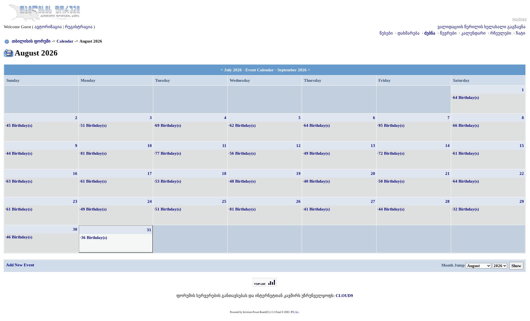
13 (373, 145)
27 (373, 201)
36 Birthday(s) (94, 237)
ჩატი (520, 33)
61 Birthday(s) (466, 153)
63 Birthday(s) (19, 181)
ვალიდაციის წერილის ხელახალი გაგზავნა (482, 27)
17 (149, 173)
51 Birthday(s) (94, 125)
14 (447, 145)
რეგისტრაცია (78, 27)
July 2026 (233, 70)
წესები (386, 33)
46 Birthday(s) (19, 237)
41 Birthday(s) (317, 209)
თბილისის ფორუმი (31, 41)
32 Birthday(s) (466, 209)
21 (447, 173)
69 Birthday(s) (168, 125)
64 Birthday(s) (466, 97)
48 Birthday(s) (243, 181)
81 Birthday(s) (94, 153)
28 (447, 201)
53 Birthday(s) (168, 181)
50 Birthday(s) (391, 181)
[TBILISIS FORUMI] (44, 12)
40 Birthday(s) (317, 181)
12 (298, 145)
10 (149, 145)
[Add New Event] (8, 52)
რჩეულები (500, 33)
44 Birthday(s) (19, 153)
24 (149, 201)
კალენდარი (473, 33)
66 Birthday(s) (466, 125)
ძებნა (429, 33)
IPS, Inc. (295, 312)
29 (522, 201)
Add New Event (20, 265)
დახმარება (409, 33)
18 (224, 173)
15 (522, 145)
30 (75, 229)
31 (149, 230)
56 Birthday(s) (243, 153)
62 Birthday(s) (243, 125)
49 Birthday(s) (317, 153)
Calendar (65, 41)
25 (224, 201)
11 (224, 145)
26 (298, 201)
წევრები (448, 33)
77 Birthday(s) (168, 153)
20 (373, 173)
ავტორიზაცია (48, 27)
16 (75, 173)
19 (298, 173)
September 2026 (292, 70)
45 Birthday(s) (19, 125)
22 (522, 173)
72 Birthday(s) (391, 153)
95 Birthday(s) (391, 125)
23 (75, 201)
